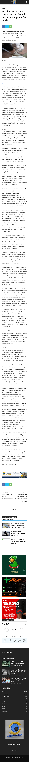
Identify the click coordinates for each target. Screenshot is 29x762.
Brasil (7, 6)
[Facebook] (3, 26)
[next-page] (5, 547)
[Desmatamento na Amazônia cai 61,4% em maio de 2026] (6, 533)
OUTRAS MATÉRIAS (8, 519)
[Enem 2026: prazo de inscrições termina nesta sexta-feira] (6, 541)
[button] (12, 2)
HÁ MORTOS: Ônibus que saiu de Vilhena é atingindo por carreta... (18, 671)
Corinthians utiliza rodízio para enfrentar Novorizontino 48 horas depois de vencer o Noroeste (21, 498)
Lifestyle (8, 757)
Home (3, 6)
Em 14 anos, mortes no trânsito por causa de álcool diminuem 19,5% (17, 525)
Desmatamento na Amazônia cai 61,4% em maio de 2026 (17, 533)
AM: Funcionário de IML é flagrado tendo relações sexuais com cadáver (17, 663)
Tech (12, 757)
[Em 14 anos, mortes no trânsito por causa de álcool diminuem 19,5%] (6, 525)
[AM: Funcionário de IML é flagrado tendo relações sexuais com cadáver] (6, 664)
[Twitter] (7, 26)
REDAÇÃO (5, 23)
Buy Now (21, 757)
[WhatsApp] (10, 26)
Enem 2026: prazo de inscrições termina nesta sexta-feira (18, 541)
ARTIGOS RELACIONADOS (9, 517)
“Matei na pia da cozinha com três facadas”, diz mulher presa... (18, 680)
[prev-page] (3, 547)
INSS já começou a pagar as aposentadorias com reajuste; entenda (7, 497)
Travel (16, 757)
